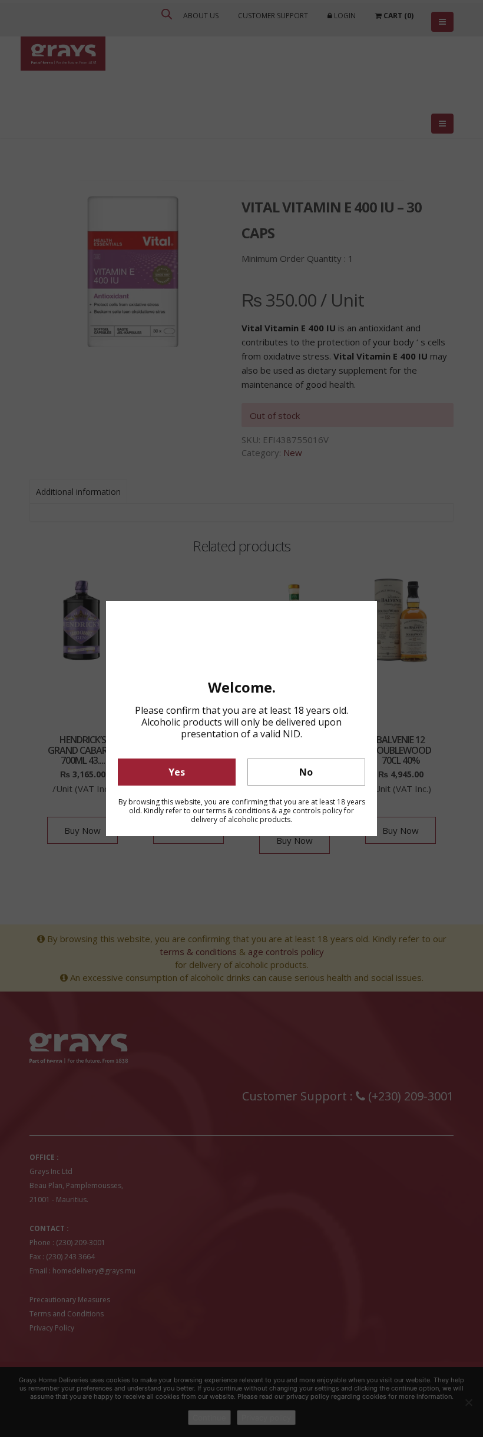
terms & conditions (238, 811)
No (306, 772)
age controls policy (310, 811)
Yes (176, 772)
